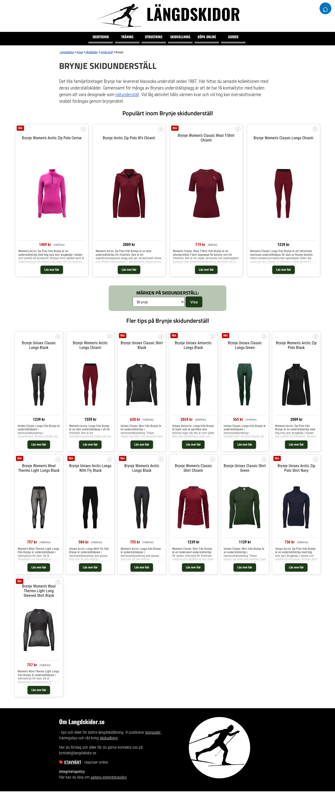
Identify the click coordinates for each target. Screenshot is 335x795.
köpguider (152, 732)
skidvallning (109, 738)
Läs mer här (51, 269)
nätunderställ (127, 94)
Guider (233, 36)
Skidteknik (100, 36)
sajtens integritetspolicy (108, 777)
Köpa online (207, 36)
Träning (127, 36)
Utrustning (153, 36)
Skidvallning (180, 36)
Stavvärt (72, 762)
